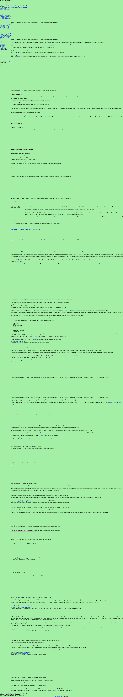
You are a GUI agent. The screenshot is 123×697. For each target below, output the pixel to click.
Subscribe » (2, 42)
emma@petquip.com (119, 402)
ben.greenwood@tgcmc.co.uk (4, 65)
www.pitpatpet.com (22, 165)
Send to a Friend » (3, 41)
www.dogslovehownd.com (35, 500)
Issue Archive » (2, 43)
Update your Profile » (3, 44)
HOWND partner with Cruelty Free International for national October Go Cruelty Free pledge (5, 27)
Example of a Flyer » (3, 48)
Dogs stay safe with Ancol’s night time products (18, 404)
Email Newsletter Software (59, 696)
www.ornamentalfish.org (28, 359)
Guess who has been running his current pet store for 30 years (5, 25)
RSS (27, 5)
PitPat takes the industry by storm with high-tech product (5, 10)
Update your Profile (17, 5)
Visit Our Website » (3, 47)
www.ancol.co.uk (42, 435)
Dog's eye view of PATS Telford (16, 166)
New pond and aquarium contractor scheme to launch (19, 341)
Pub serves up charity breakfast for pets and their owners (5, 39)
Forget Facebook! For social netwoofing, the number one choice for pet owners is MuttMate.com (5, 14)
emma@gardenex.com (111, 402)
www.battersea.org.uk (39, 605)
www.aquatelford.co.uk (34, 339)
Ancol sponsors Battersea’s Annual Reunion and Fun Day (5, 34)
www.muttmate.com (21, 261)
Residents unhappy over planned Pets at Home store (5, 8)
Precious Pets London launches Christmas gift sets (4, 32)
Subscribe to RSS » (3, 46)
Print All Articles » (3, 45)
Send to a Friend (2, 5)
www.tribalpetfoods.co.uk (26, 652)
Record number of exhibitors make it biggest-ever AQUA (5, 17)
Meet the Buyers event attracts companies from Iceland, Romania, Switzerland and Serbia (5, 21)
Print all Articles (23, 5)
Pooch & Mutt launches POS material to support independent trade (5, 30)
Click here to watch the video (15, 200)
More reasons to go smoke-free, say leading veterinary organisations (5, 36)
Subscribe (7, 5)
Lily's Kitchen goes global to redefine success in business (4, 12)
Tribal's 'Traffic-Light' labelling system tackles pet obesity (4, 38)
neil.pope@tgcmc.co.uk (6, 61)
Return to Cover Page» (14, 6)
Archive (11, 5)
